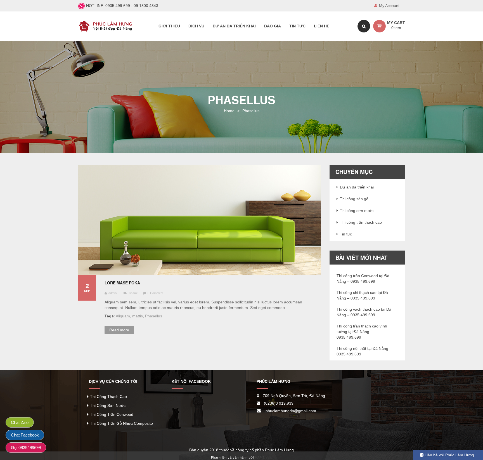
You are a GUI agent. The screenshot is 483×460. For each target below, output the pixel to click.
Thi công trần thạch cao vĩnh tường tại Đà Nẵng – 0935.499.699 (362, 331)
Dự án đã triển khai (357, 187)
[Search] (363, 26)
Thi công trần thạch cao (361, 222)
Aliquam (123, 316)
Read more (119, 330)
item (396, 27)
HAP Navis (263, 457)
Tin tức (133, 293)
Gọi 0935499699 (26, 447)
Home (229, 110)
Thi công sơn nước (356, 210)
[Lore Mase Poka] (199, 220)
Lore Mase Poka (122, 283)
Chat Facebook (25, 435)
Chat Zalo (20, 422)
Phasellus (153, 316)
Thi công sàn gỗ (354, 199)
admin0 (113, 293)
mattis (137, 316)
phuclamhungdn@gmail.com (291, 411)
